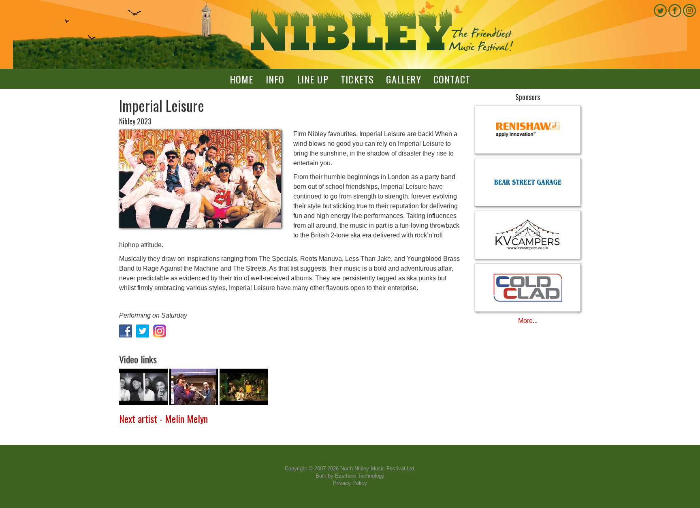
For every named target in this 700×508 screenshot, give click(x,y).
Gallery (403, 79)
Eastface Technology (359, 476)
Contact (451, 79)
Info (275, 79)
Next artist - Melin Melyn (163, 418)
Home (242, 79)
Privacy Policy (350, 483)
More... (528, 320)
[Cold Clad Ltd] (528, 287)
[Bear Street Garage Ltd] (528, 182)
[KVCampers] (528, 235)
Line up (313, 79)
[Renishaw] (528, 129)
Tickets (357, 79)
